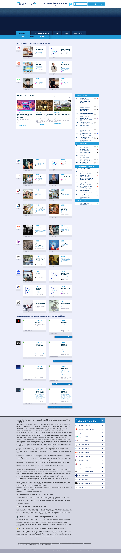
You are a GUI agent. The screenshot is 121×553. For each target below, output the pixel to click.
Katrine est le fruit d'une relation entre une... (66, 230)
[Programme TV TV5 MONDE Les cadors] (28, 282)
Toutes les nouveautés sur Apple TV (62, 361)
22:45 (63, 226)
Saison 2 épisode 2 (64, 52)
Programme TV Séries (33, 543)
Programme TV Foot (54, 543)
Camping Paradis (39, 176)
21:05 (37, 271)
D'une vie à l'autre (66, 228)
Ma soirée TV (23, 33)
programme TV (57, 5)
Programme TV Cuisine (77, 543)
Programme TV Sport (23, 543)
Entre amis (38, 64)
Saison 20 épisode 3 (39, 178)
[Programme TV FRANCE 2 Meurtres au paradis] (54, 200)
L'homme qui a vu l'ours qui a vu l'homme (40, 259)
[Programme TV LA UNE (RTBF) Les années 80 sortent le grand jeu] (54, 74)
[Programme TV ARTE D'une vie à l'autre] (54, 236)
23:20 (63, 205)
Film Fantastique (40, 165)
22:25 (63, 47)
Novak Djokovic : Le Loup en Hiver (39, 392)
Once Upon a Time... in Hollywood (64, 208)
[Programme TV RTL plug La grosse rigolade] (54, 297)
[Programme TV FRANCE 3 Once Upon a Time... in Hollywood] (54, 217)
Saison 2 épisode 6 (39, 194)
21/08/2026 (38, 320)
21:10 (37, 174)
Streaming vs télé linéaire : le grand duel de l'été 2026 (44, 115)
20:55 (37, 226)
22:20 (63, 241)
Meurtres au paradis (64, 192)
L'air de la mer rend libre (65, 274)
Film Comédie (40, 69)
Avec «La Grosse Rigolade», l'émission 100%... (65, 290)
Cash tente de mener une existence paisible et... (65, 260)
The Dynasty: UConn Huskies (39, 345)
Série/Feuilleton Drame (39, 196)
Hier (22, 37)
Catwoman (38, 161)
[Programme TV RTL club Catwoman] (28, 170)
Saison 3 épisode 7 (39, 82)
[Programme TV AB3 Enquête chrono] (54, 312)
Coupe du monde (65, 161)
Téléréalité (64, 53)
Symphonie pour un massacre (39, 228)
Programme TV (84, 425)
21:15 (37, 256)
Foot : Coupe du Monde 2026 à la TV (62, 115)
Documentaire (40, 355)
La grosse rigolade (66, 288)
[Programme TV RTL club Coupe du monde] (54, 170)
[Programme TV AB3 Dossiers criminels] (28, 312)
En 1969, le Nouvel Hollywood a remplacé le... (65, 211)
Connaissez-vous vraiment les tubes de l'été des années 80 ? (25, 116)
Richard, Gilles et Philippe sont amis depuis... (39, 67)
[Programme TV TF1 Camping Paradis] (28, 185)
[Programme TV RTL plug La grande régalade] (28, 297)
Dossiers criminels (40, 303)
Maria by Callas (65, 243)
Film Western (39, 212)
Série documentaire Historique (40, 248)
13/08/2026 (64, 366)
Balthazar (38, 81)
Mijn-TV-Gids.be (60, 550)
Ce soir (31, 37)
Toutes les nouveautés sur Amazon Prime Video (59, 407)
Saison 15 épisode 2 (39, 52)
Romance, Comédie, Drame (40, 325)
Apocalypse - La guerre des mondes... (39, 244)
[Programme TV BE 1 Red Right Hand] (54, 266)
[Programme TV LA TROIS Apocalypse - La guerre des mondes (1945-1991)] (28, 251)
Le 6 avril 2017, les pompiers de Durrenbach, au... (65, 306)
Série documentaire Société (40, 307)
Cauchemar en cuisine (39, 50)
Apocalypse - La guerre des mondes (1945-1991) (86, 179)
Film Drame (39, 232)
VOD (57, 33)
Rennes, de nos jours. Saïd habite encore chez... (65, 277)
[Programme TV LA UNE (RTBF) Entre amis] (28, 73)
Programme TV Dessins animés (33, 544)
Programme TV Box (44, 543)
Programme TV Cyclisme (66, 543)
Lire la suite (22, 125)
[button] (69, 97)
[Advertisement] (60, 19)
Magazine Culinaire (41, 53)
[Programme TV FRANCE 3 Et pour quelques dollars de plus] (28, 215)
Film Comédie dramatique (65, 214)
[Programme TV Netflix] (28, 331)
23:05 (63, 174)
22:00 (63, 79)
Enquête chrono (65, 303)
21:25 (63, 301)
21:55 (63, 62)
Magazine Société (66, 308)
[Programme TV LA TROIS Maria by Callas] (54, 251)
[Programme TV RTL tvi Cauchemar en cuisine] (28, 58)
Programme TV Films (47, 544)
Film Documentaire (66, 246)
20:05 (37, 79)
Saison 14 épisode (38, 305)
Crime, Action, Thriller (65, 331)
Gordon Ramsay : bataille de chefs (65, 50)
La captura (64, 322)
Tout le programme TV (41, 33)
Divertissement (65, 71)
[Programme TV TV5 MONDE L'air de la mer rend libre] (54, 282)
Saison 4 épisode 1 (64, 82)
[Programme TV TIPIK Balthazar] (28, 89)
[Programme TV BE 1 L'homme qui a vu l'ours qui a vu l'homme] (28, 267)
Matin (55, 36)
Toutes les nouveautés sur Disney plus (62, 384)
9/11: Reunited (39, 368)
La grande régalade (38, 289)
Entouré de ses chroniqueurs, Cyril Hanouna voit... (39, 292)
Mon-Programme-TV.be (50, 550)
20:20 (37, 62)
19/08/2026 (64, 342)
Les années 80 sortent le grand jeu (65, 66)
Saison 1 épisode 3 (39, 246)
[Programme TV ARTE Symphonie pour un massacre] (28, 236)
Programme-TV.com (39, 550)
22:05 (63, 190)
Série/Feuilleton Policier (39, 84)
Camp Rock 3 (64, 368)
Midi (60, 36)
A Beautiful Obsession (64, 345)
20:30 (37, 47)
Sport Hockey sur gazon (65, 164)
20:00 (37, 286)
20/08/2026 (38, 342)
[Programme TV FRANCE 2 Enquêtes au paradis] (28, 200)
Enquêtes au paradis (38, 192)
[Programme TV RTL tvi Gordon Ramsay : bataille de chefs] (54, 58)
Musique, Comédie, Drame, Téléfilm (66, 378)
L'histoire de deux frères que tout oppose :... (40, 275)
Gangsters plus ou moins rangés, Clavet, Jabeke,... (40, 231)
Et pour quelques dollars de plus (39, 207)
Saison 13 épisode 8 (65, 194)
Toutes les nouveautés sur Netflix (63, 336)
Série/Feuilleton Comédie (39, 180)
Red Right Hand (65, 258)
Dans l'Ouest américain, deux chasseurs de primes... (40, 210)
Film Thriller (65, 262)
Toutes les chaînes (83, 487)
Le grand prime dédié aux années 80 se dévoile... (65, 69)
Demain (41, 37)
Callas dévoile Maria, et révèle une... (65, 245)
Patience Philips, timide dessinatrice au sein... (40, 164)
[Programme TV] (28, 358)
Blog (66, 33)
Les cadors (38, 273)
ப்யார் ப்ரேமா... (38, 322)
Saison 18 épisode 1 (65, 178)
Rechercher (78, 33)
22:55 (37, 159)
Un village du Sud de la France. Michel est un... (40, 262)
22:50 (63, 256)
